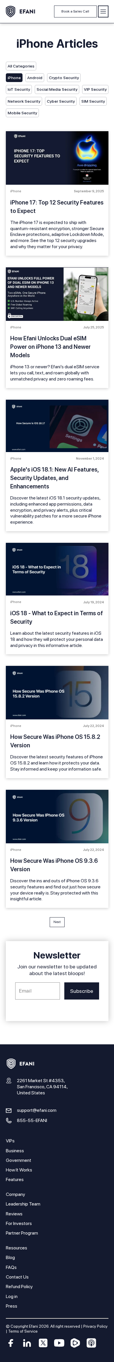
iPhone (14, 77)
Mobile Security (22, 113)
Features (15, 1179)
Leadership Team (23, 1204)
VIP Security (95, 89)
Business (15, 1150)
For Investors (19, 1223)
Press (11, 1306)
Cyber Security (61, 101)
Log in (12, 1296)
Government (18, 1160)
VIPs (10, 1141)
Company (15, 1194)
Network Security (24, 101)
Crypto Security (64, 77)
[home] (20, 11)
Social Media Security (57, 89)
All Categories (21, 66)
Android (34, 77)
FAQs (11, 1267)
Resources (16, 1248)
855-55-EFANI (32, 1120)
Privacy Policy (95, 1326)
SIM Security (93, 101)
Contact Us (17, 1277)
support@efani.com (36, 1110)
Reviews (14, 1214)
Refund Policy (19, 1286)
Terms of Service (23, 1331)
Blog (10, 1257)
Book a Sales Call (75, 11)
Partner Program (22, 1233)
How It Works (19, 1170)
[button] (103, 11)
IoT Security (19, 89)
